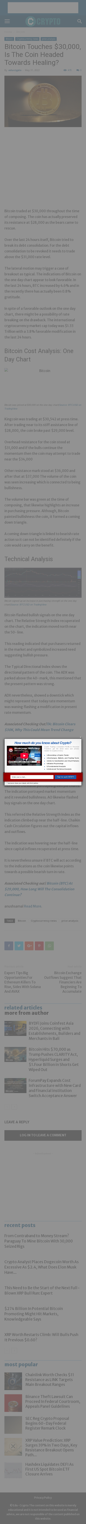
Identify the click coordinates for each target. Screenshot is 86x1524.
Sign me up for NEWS (65, 777)
